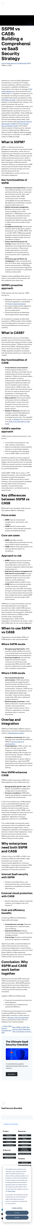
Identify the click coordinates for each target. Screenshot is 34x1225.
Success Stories (24, 1154)
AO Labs (24, 1135)
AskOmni (9, 1142)
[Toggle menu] (31, 3)
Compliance (9, 1145)
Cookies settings (17, 1208)
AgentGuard (9, 1157)
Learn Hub (24, 1142)
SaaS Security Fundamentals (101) (18, 63)
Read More (12, 1074)
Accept (17, 1212)
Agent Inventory (9, 1154)
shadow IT (17, 419)
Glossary (25, 1145)
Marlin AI (9, 1139)
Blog (24, 1139)
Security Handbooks (25, 1149)
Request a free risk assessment (18, 1017)
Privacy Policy (11, 1191)
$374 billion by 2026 (8, 100)
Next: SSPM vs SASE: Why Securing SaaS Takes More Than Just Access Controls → (22, 1029)
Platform (9, 1135)
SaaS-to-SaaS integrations (17, 304)
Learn (3, 63)
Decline (17, 1217)
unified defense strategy (15, 733)
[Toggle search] (27, 3)
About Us (24, 1163)
